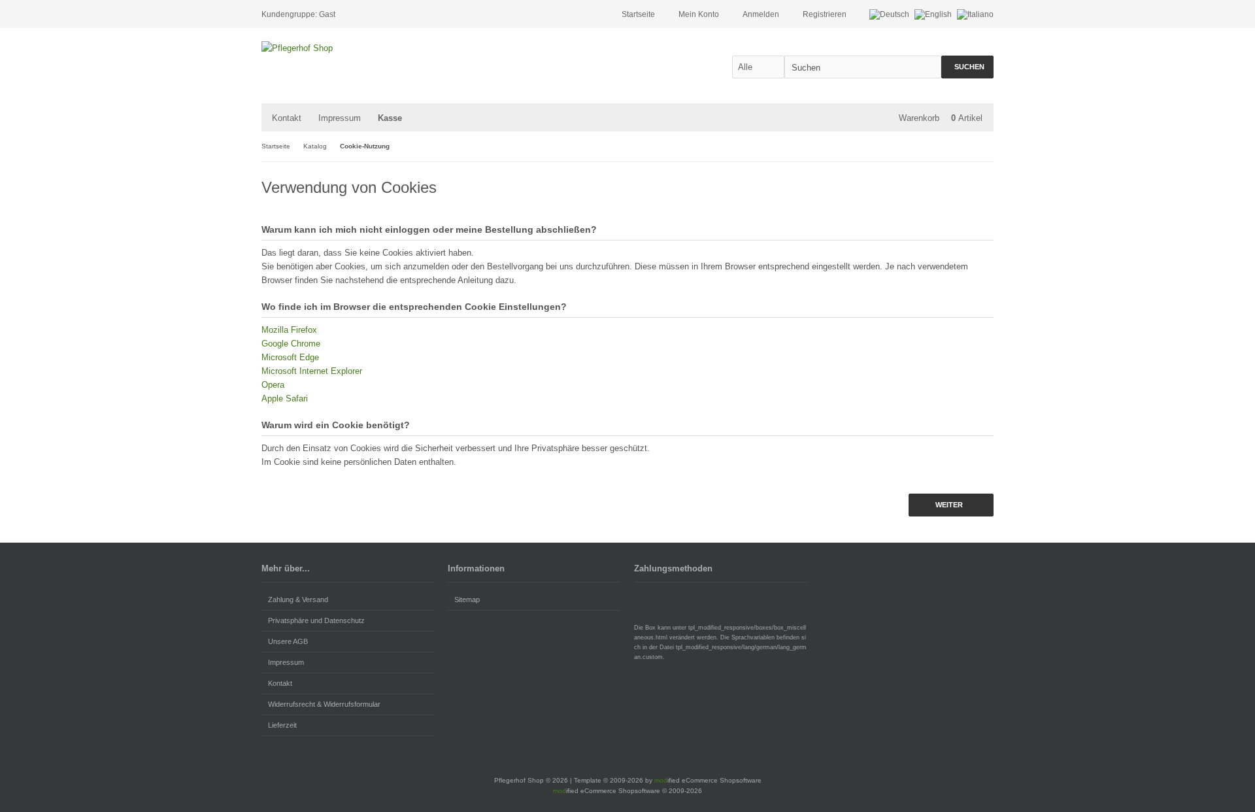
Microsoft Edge (290, 357)
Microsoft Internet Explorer (311, 371)
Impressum (339, 118)
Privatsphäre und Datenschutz (316, 620)
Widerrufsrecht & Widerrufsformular (324, 704)
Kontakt (286, 118)
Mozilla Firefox (289, 330)
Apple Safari (284, 398)
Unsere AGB (288, 641)
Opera (272, 385)
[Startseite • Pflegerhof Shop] (348, 48)
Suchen (967, 67)
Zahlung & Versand (298, 599)
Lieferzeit (282, 725)
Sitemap (467, 599)
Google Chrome (290, 343)
